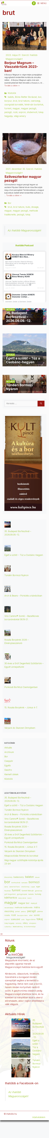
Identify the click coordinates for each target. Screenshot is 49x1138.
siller (31, 915)
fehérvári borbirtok (33, 104)
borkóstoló (24, 883)
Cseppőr (8, 761)
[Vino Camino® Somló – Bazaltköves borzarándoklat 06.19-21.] (7, 610)
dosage (34, 207)
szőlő (22, 919)
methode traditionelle (24, 907)
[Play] (8, 256)
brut (15, 101)
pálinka (40, 911)
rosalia (7, 915)
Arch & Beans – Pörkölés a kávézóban (23, 595)
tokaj (28, 214)
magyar (16, 108)
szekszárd (15, 919)
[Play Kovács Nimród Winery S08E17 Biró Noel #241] (8, 256)
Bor (9, 203)
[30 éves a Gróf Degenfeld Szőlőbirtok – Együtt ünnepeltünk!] (7, 658)
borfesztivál (15, 883)
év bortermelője (30, 927)
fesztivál (7, 891)
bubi (28, 207)
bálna (6, 887)
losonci (29, 898)
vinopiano (32, 923)
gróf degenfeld (10, 894)
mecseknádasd (8, 908)
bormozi (34, 882)
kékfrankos (10, 897)
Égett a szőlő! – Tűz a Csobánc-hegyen (23, 555)
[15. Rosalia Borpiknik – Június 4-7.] (7, 702)
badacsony (19, 877)
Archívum (9, 752)
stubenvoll (32, 112)
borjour (8, 101)
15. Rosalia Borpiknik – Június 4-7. (20, 707)
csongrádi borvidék (13, 104)
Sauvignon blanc (22, 915)
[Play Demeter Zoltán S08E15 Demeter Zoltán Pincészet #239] (8, 296)
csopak (33, 887)
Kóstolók (12, 93)
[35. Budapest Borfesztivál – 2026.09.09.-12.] (24, 323)
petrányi (23, 911)
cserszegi (35, 101)
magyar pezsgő (28, 108)
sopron (22, 112)
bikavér (37, 877)
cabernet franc (14, 887)
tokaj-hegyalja (9, 923)
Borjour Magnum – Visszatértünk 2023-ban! (21, 66)
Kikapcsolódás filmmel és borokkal (21, 856)
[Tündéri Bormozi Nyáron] (24, 391)
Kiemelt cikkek (11, 774)
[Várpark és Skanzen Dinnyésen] (7, 722)
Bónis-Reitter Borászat (26, 97)
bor (39, 97)
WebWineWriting (18, 927)
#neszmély (8, 877)
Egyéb (7, 765)
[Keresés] (41, 404)
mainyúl (34, 903)
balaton (29, 876)
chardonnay (25, 887)
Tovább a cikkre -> (12, 86)
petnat (17, 911)
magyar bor (24, 903)
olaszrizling (9, 911)
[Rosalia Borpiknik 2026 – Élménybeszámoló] (7, 634)
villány (25, 923)
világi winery (20, 116)
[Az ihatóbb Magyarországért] (4, 3)
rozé (15, 112)
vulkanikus (7, 927)
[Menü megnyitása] (1, 934)
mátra (37, 907)
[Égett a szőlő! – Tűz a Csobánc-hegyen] (24, 364)
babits (11, 97)
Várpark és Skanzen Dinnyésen (20, 728)
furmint (7, 108)
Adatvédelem (38, 1117)
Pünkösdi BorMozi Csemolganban (21, 687)
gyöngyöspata (22, 894)
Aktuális (8, 747)
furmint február (28, 891)
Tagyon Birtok (30, 919)
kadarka (31, 894)
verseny (18, 923)
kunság (38, 894)
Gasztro (8, 770)
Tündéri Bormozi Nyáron (16, 575)
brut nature (24, 101)
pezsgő (8, 112)
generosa (38, 891)
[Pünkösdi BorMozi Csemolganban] (7, 681)
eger (38, 887)
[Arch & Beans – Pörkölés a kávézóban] (7, 590)
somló (37, 915)
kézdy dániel (22, 898)
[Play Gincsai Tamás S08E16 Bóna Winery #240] (8, 276)
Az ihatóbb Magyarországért (24, 230)
